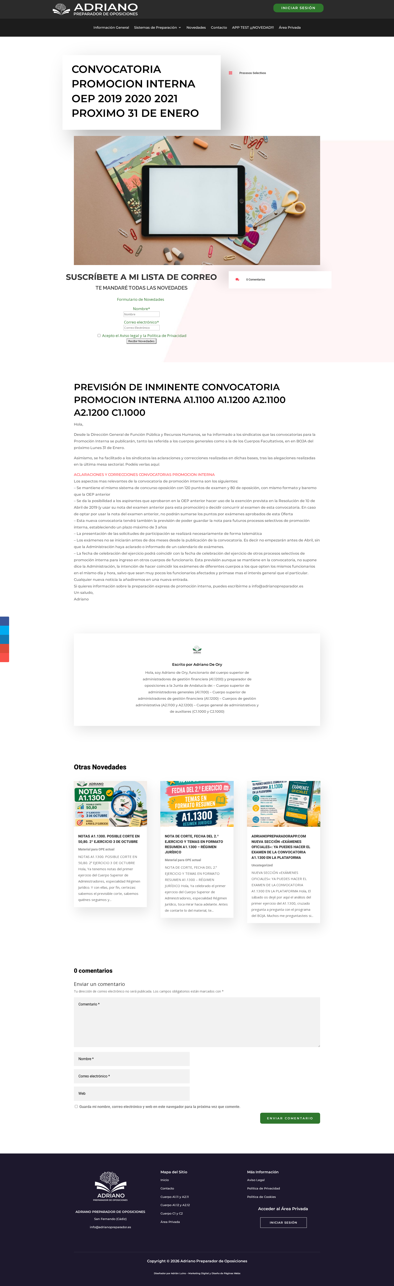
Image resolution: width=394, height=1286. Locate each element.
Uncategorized (262, 865)
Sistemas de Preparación (155, 27)
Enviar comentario (290, 1118)
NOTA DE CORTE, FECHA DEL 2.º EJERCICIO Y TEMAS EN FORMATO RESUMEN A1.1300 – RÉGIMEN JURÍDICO (194, 844)
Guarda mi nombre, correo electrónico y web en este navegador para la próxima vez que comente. (159, 1107)
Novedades (196, 27)
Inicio (165, 1180)
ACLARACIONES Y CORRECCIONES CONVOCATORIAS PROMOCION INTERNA (144, 474)
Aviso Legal (256, 1180)
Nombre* (141, 308)
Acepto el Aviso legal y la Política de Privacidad (144, 335)
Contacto (219, 27)
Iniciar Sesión (283, 1222)
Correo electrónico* (141, 322)
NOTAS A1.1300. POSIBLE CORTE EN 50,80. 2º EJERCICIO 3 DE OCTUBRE (109, 839)
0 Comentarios (255, 279)
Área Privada (290, 27)
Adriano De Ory (207, 664)
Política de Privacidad (263, 1188)
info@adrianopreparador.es (110, 1227)
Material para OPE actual (96, 849)
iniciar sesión (298, 8)
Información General (111, 27)
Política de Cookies (261, 1197)
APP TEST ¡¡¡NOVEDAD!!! (253, 27)
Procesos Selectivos (252, 73)
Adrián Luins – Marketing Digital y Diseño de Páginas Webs (205, 1273)
